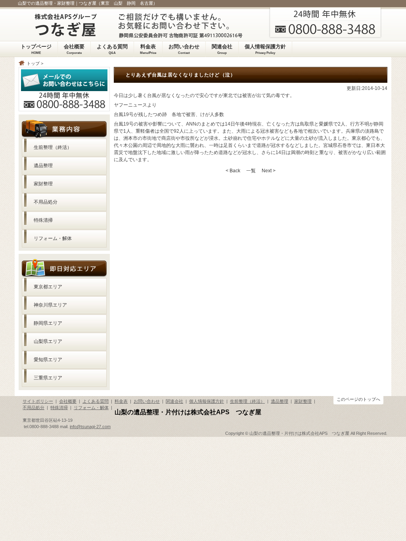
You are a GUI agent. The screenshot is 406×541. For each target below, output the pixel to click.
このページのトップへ (358, 399)
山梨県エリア (48, 341)
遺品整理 (43, 165)
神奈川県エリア (50, 305)
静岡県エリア (48, 323)
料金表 (121, 401)
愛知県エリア (48, 359)
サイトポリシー (38, 401)
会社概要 (68, 401)
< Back (233, 170)
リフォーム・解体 (53, 238)
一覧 (250, 170)
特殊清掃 (43, 220)
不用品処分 (45, 202)
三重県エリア (48, 378)
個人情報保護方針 (206, 401)
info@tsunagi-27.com (90, 426)
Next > (269, 170)
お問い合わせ (147, 401)
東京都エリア (48, 287)
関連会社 (174, 401)
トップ (33, 63)
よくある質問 (95, 401)
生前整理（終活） (53, 147)
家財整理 (43, 184)
